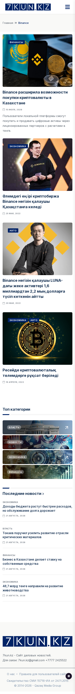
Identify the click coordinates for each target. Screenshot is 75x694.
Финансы (16, 42)
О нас (11, 674)
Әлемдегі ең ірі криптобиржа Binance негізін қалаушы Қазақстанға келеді (31, 201)
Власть (7, 528)
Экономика (18, 146)
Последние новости (22, 493)
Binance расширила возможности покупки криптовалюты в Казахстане (35, 97)
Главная (8, 23)
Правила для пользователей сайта (43, 674)
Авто (13, 230)
